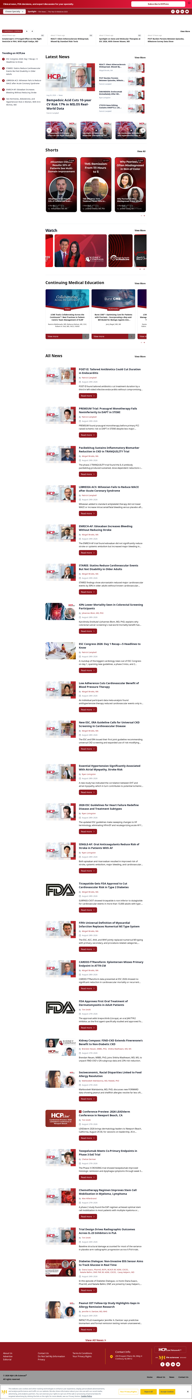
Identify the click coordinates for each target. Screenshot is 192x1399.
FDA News (42, 12)
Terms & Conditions (82, 1353)
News (171, 1377)
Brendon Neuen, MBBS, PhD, (94, 1049)
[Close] (188, 1391)
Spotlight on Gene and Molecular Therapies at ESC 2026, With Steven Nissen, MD (71, 40)
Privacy (41, 1359)
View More (185, 31)
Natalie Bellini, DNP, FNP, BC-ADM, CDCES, (98, 1272)
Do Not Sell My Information (51, 1356)
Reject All (148, 1391)
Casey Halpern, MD (126, 1272)
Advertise (7, 1356)
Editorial (7, 1359)
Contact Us (43, 1353)
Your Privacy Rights (82, 1356)
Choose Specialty (12, 11)
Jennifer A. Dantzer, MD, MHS (94, 1311)
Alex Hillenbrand (89, 1198)
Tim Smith (86, 1009)
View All (141, 151)
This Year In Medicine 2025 (58, 12)
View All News (94, 1340)
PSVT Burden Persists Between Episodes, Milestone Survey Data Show (117, 40)
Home (149, 1377)
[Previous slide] (140, 269)
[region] (96, 1392)
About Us (7, 1353)
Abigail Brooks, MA (106, 70)
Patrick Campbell (105, 84)
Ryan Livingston (104, 98)
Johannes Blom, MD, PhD (92, 613)
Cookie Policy (86, 1396)
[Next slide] (144, 269)
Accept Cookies (167, 1391)
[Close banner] (189, 3)
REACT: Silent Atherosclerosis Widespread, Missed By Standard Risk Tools (21, 40)
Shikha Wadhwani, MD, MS (119, 1049)
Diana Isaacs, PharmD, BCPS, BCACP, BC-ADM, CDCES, (105, 1269)
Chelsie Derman (89, 1159)
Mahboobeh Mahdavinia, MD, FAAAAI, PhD (100, 1080)
